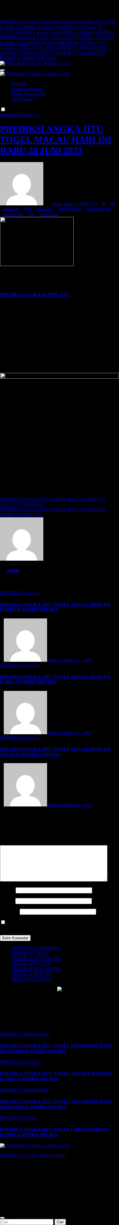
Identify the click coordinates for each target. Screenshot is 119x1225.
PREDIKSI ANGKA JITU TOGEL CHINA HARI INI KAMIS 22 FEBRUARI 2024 (53, 1132)
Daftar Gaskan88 (27, 88)
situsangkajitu (98, 209)
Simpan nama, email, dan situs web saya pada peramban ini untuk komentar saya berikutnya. (57, 925)
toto (31, 214)
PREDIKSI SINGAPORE (36, 968)
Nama (7, 890)
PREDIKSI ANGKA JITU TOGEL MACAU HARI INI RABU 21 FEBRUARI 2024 (55, 679)
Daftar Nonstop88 (28, 94)
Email (7, 900)
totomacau (48, 214)
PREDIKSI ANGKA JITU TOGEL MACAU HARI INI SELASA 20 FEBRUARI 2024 (55, 752)
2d (94, 203)
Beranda (19, 83)
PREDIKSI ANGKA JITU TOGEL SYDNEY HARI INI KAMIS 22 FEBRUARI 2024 (55, 1076)
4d (112, 203)
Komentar (11, 842)
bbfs (27, 209)
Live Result (22, 99)
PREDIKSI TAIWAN (32, 979)
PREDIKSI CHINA (30, 953)
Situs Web (9, 911)
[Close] (2, 1218)
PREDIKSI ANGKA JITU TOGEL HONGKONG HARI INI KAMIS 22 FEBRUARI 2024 (56, 1048)
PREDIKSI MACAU (20, 114)
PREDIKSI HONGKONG (37, 958)
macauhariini (69, 209)
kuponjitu (44, 209)
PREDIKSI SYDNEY (32, 974)
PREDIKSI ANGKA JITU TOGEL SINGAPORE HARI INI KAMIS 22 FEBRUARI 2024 (56, 1104)
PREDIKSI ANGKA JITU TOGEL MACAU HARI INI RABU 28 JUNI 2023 (55, 139)
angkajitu (10, 209)
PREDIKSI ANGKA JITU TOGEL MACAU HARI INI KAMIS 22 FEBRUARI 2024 (55, 607)
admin (56, 203)
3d (103, 203)
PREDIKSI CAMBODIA (36, 948)
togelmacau (12, 214)
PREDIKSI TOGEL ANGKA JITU (33, 1155)
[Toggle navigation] (2, 70)
